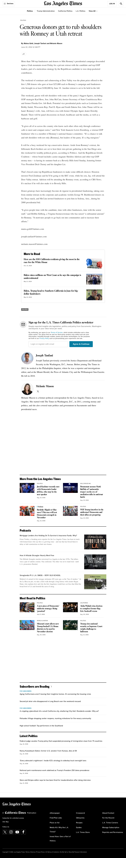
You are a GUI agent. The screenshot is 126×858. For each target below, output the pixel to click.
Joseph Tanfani (44, 356)
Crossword (80, 813)
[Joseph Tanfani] (27, 358)
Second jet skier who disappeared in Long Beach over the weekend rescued (50, 701)
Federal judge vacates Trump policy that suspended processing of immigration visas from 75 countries (61, 741)
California (84, 603)
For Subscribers (26, 691)
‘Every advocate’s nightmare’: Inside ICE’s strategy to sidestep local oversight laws (53, 761)
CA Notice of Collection (52, 852)
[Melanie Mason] (27, 389)
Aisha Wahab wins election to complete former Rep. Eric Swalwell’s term (91, 609)
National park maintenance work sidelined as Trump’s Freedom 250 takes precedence (54, 770)
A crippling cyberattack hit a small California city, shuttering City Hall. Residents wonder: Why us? (59, 711)
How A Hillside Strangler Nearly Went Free (37, 555)
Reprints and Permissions (112, 832)
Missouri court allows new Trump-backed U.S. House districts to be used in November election (48, 627)
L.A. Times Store (83, 832)
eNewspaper (55, 813)
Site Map (5, 822)
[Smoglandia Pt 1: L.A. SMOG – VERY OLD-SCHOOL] (95, 581)
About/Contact (108, 813)
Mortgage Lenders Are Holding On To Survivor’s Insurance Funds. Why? (48, 536)
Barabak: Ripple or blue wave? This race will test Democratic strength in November (47, 513)
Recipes (79, 823)
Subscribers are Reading (34, 686)
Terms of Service (57, 332)
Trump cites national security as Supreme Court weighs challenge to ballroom (91, 627)
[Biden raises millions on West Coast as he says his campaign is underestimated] (94, 279)
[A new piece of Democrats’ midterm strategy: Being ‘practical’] (27, 607)
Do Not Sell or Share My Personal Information (73, 852)
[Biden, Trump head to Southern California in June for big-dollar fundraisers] (94, 294)
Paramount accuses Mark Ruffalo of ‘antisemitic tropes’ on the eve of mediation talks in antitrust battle (91, 492)
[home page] (63, 3)
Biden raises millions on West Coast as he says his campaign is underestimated (52, 277)
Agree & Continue (81, 344)
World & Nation (42, 620)
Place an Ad (54, 823)
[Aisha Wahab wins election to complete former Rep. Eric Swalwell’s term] (70, 607)
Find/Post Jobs (56, 818)
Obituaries (80, 818)
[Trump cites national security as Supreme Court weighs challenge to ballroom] (70, 625)
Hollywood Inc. (85, 483)
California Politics (65, 11)
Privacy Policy (44, 338)
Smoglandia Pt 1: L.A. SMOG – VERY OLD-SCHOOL (40, 575)
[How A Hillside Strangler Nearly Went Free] (95, 561)
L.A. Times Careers (110, 823)
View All (92, 11)
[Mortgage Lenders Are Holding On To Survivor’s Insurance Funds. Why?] (95, 542)
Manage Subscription (110, 827)
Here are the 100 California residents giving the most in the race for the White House (52, 261)
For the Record (108, 818)
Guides (79, 827)
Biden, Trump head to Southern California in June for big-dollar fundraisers (51, 292)
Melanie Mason (45, 386)
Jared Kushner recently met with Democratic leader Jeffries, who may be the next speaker (48, 490)
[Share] (23, 54)
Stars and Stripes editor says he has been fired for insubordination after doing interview (55, 780)
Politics (30, 11)
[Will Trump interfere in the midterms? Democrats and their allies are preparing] (70, 511)
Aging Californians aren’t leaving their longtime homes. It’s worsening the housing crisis (55, 694)
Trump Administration (46, 11)
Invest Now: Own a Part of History (60, 839)
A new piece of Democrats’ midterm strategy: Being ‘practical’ (48, 609)
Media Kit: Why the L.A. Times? (59, 830)
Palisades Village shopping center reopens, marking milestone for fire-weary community (55, 718)
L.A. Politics (80, 11)
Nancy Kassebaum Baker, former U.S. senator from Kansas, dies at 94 (48, 751)
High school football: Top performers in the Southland (41, 726)
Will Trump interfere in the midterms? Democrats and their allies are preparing (91, 512)
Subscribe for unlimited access (13, 818)
